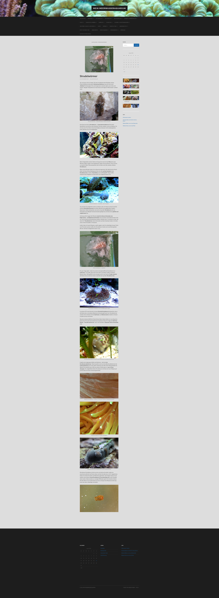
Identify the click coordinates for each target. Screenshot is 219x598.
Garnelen (101, 22)
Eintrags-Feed (103, 550)
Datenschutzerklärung (85, 33)
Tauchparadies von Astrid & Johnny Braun (129, 550)
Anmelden (103, 548)
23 (96, 560)
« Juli (124, 71)
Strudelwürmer (88, 76)
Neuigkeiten (82, 18)
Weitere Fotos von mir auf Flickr (129, 125)
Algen (99, 26)
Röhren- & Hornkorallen (130, 18)
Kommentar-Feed (104, 553)
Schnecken (108, 22)
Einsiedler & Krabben (91, 22)
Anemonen (90, 18)
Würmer (105, 26)
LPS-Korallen (99, 18)
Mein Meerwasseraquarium (109, 8)
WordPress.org (104, 555)
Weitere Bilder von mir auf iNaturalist (130, 123)
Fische (81, 22)
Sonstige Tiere (113, 26)
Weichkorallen (117, 18)
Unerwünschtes (123, 26)
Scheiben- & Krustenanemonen (121, 22)
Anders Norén (131, 587)
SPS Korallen (108, 18)
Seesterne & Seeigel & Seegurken (87, 26)
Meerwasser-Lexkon (127, 117)
